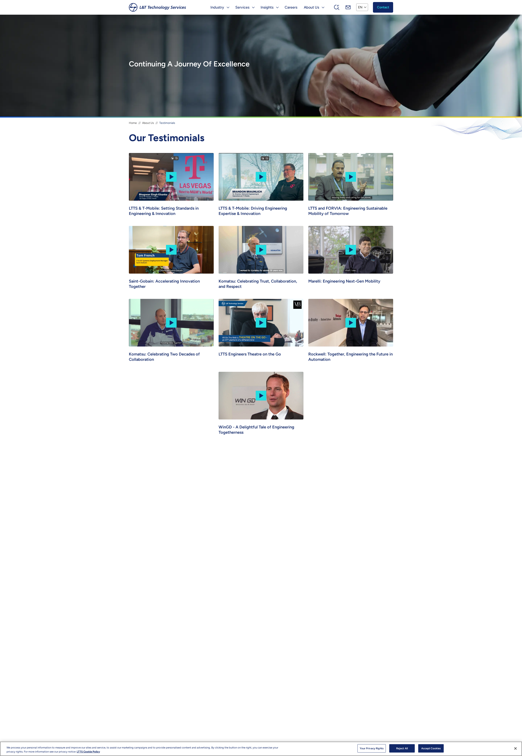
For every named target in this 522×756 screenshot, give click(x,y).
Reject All (402, 748)
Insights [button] (267, 7)
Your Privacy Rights (371, 748)
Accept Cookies (431, 748)
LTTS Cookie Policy (88, 751)
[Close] (515, 748)
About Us (148, 123)
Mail (348, 7)
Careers (291, 7)
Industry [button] (217, 7)
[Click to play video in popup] (171, 176)
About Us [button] (311, 7)
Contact (383, 7)
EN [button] (360, 7)
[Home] (157, 7)
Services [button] (242, 7)
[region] (261, 749)
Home (133, 123)
